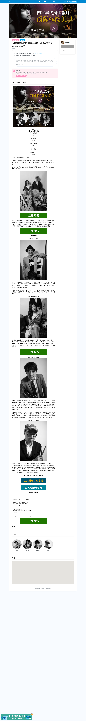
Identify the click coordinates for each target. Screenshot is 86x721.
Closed (67, 46)
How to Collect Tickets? (21, 75)
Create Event (73, 1)
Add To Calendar (38, 53)
